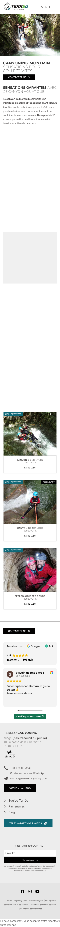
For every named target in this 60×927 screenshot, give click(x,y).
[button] (30, 468)
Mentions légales (36, 900)
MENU (45, 7)
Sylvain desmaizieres (30, 673)
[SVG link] (16, 7)
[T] (30, 435)
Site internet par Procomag (30, 909)
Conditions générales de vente (43, 905)
